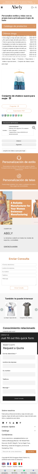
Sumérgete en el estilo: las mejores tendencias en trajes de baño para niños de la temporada (19, 43)
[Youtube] (13, 423)
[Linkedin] (3, 423)
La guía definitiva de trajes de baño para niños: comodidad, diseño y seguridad (19, 45)
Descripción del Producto (10, 122)
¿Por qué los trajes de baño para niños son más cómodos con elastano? (19, 39)
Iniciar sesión (33, 13)
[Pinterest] (20, 423)
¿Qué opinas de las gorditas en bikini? (13, 52)
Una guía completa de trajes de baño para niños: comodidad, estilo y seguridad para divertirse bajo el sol (19, 48)
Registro (33, 17)
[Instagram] (17, 423)
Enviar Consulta (19, 288)
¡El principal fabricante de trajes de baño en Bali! (16, 56)
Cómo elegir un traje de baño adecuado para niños (17, 37)
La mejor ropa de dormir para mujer (11, 317)
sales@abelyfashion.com (21, 438)
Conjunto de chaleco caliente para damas (27, 317)
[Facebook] (6, 423)
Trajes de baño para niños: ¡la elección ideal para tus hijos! (19, 50)
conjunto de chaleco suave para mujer (14, 150)
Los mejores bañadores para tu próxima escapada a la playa (19, 54)
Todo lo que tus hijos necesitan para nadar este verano (18, 41)
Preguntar (13, 106)
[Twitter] (10, 423)
